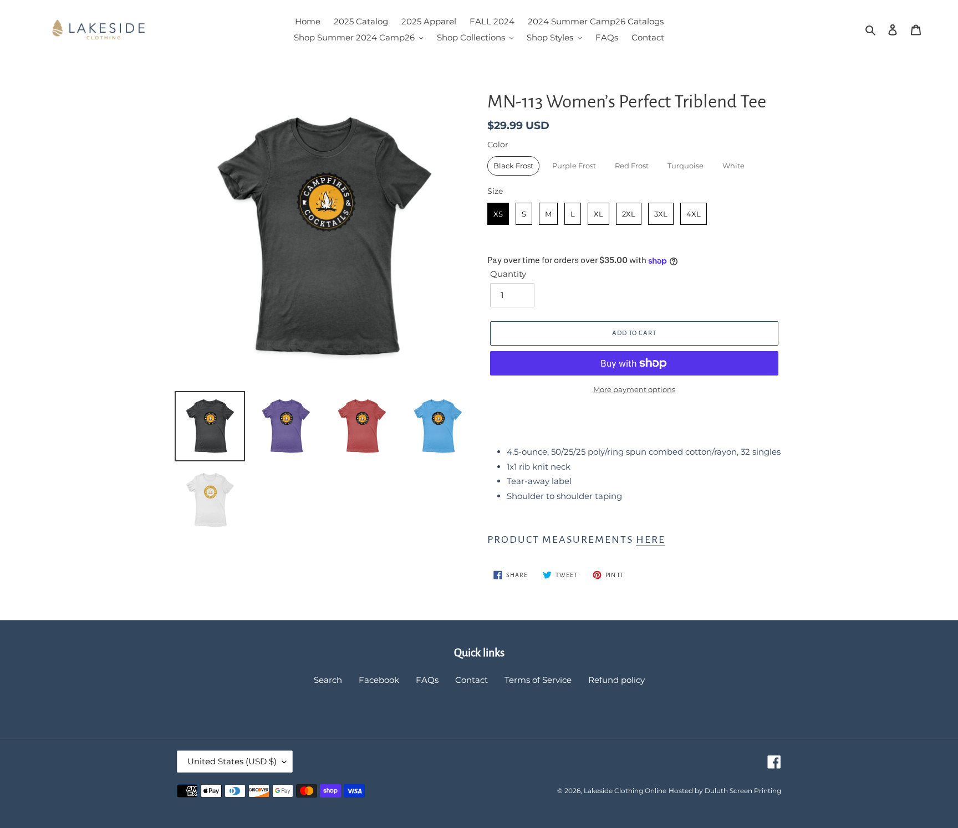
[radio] (513, 166)
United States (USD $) (232, 761)
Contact (471, 680)
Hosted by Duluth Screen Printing (725, 790)
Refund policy (616, 680)
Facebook (379, 680)
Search (328, 680)
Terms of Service (538, 680)
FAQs (427, 680)
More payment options (634, 389)
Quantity (508, 274)
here (650, 539)
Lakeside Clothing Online (625, 790)
